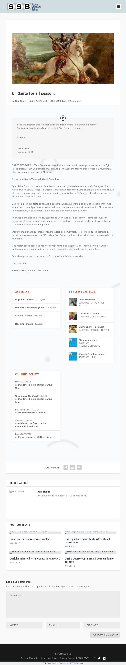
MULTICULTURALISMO (55, 101)
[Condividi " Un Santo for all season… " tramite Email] (72, 467)
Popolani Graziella (25, 299)
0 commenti (75, 101)
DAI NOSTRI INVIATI (100, 330)
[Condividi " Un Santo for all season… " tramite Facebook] (66, 467)
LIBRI (93, 357)
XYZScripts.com (76, 663)
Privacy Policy (67, 658)
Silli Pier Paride (23, 315)
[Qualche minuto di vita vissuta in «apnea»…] (35, 552)
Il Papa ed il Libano (89, 313)
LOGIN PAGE (82, 658)
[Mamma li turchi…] (73, 342)
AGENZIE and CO (98, 317)
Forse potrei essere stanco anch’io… (31, 539)
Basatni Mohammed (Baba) (30, 307)
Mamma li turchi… (88, 340)
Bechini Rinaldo (24, 324)
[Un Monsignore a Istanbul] (73, 329)
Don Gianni (21, 101)
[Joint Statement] (73, 302)
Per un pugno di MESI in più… (35, 437)
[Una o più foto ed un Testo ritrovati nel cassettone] (90, 533)
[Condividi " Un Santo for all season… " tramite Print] (79, 467)
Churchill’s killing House (91, 354)
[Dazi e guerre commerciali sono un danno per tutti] (90, 552)
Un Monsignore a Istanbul (92, 327)
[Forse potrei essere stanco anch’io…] (35, 533)
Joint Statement (87, 299)
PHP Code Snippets (51, 663)
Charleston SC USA (26, 396)
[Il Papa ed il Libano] (73, 316)
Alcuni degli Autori (49, 658)
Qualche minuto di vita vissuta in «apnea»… (35, 558)
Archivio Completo (29, 658)
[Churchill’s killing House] (73, 356)
